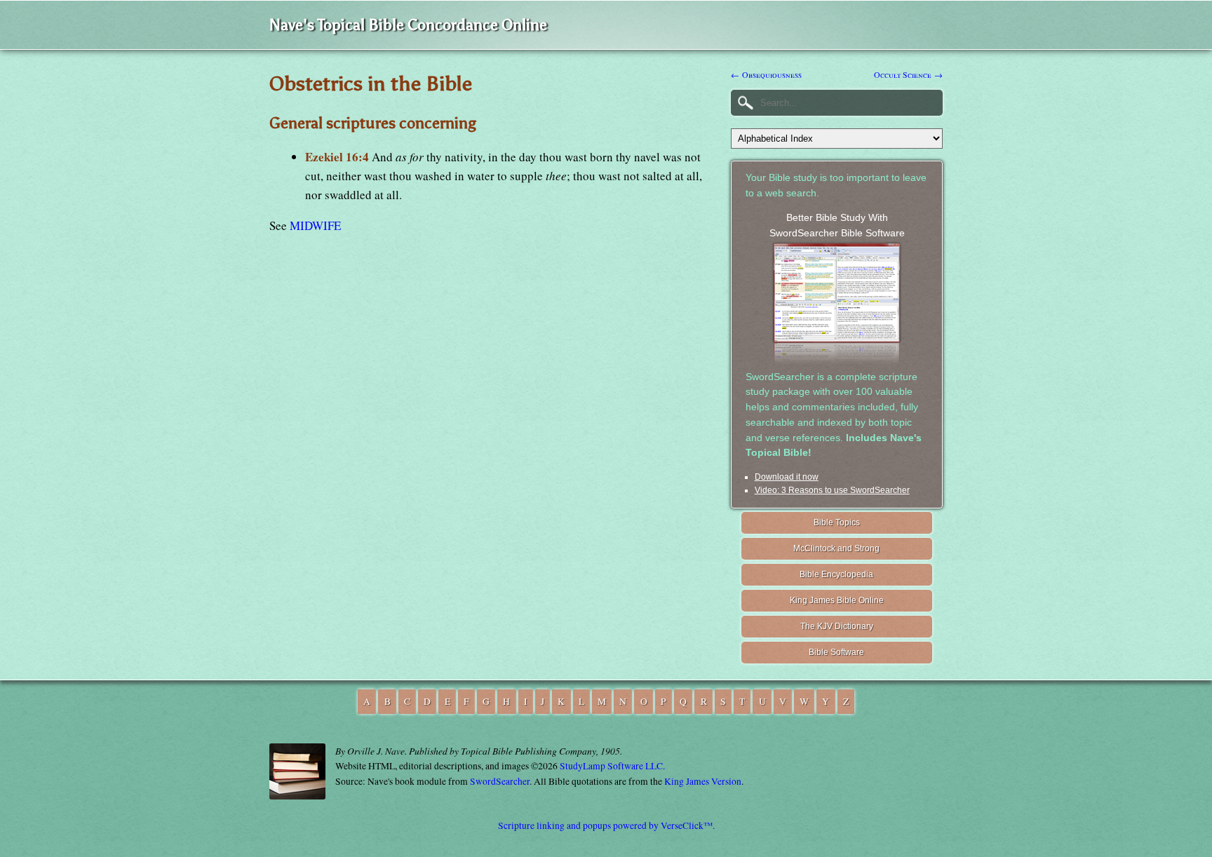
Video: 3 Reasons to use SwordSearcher (832, 490)
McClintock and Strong (836, 548)
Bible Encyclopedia (836, 574)
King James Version (702, 781)
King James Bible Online (837, 600)
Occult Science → (908, 74)
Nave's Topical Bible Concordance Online (408, 24)
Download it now (787, 477)
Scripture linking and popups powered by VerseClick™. (606, 825)
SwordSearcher (500, 781)
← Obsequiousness (766, 74)
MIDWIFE (315, 225)
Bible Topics (837, 522)
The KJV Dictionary (836, 626)
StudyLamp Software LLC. (612, 766)
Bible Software (836, 652)
